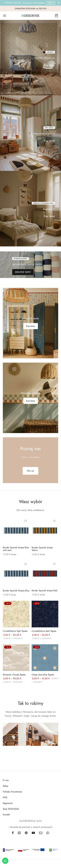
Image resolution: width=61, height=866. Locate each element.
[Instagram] (19, 833)
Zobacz (51, 3)
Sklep (5, 786)
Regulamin (8, 803)
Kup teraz (49, 65)
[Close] (58, 3)
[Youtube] (33, 833)
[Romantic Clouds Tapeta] (16, 657)
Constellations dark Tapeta (44, 630)
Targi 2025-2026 (11, 808)
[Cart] (56, 15)
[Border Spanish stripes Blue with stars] (16, 530)
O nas (6, 780)
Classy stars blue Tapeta (43, 674)
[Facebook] (12, 833)
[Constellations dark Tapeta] (45, 614)
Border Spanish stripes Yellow (42, 549)
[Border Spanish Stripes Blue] (16, 573)
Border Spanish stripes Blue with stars (16, 549)
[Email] (41, 833)
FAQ (5, 797)
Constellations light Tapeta (15, 630)
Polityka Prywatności (12, 791)
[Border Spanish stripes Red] (45, 573)
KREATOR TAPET (23, 272)
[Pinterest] (26, 833)
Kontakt (6, 814)
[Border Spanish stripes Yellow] (45, 530)
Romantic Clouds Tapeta (14, 674)
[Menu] (4, 15)
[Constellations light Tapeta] (16, 614)
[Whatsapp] (48, 833)
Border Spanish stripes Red (44, 590)
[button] (30, 471)
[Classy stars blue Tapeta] (45, 657)
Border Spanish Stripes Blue (16, 590)
